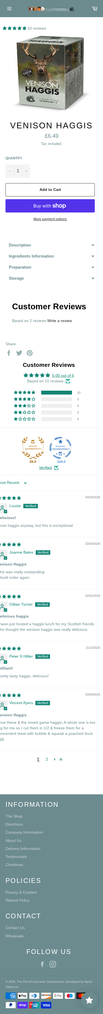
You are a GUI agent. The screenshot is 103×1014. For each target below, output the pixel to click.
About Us (13, 840)
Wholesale (14, 936)
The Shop (14, 816)
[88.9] (33, 448)
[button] (15, 28)
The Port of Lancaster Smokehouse (40, 981)
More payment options (50, 219)
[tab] (51, 245)
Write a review (59, 320)
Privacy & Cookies (21, 892)
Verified (45, 467)
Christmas (14, 864)
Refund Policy (17, 900)
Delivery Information (22, 848)
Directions (14, 824)
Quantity (13, 158)
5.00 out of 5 (63, 375)
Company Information (24, 832)
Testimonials (16, 856)
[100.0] (60, 448)
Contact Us (15, 927)
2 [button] (47, 759)
